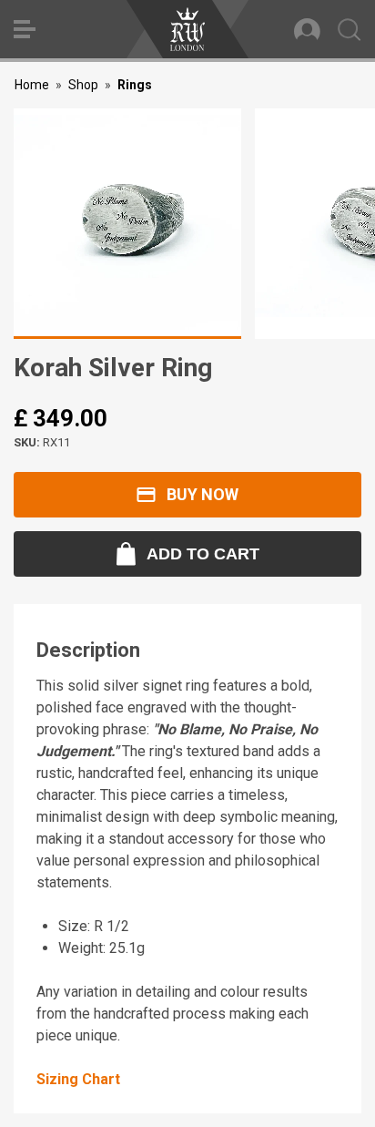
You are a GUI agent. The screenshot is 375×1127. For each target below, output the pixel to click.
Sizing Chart (78, 1079)
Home (32, 84)
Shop (83, 84)
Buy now (202, 494)
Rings (134, 84)
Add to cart (203, 554)
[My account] (306, 29)
